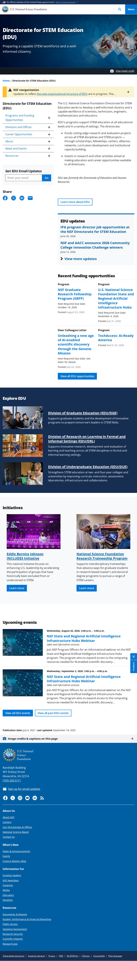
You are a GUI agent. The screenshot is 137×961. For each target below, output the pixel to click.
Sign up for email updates (24, 789)
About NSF (8, 817)
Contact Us (9, 836)
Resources (12, 156)
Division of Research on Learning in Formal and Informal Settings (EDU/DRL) (87, 438)
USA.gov (86, 955)
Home (6, 80)
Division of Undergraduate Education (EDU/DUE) (87, 466)
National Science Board (16, 832)
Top (131, 717)
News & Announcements (16, 851)
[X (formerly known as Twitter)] (12, 798)
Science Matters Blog (14, 861)
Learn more (16, 588)
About (9, 141)
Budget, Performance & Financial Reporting (27, 919)
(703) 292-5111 (12, 780)
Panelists (8, 900)
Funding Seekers (12, 875)
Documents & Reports (15, 914)
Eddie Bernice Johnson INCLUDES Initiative (25, 556)
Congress (8, 885)
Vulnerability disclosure (13, 955)
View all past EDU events (53, 713)
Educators (8, 895)
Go (46, 178)
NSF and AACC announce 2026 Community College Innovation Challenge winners (95, 244)
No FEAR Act (72, 955)
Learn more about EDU (75, 202)
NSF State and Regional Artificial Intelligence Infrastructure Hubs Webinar (84, 638)
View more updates (80, 258)
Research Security (13, 934)
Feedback (133, 666)
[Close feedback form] (133, 656)
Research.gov (10, 943)
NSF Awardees (11, 880)
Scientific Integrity (13, 938)
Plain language (115, 955)
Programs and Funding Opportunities (19, 118)
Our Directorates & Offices (17, 827)
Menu (131, 9)
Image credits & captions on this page (33, 739)
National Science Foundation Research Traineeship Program (102, 556)
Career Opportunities (18, 134)
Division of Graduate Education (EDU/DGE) (82, 413)
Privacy (51, 955)
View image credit (125, 70)
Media (6, 890)
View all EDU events (17, 713)
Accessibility (99, 955)
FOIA (61, 955)
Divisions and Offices (18, 127)
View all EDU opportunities (77, 376)
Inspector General (36, 955)
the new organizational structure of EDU (62, 94)
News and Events (16, 148)
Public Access (10, 924)
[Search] (119, 9)
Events (6, 856)
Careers (7, 822)
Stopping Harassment (15, 929)
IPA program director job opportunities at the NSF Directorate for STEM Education (95, 229)
